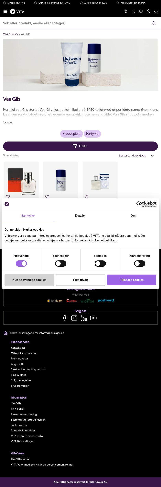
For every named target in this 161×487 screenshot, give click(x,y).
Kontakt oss (18, 347)
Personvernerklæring (24, 414)
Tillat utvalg (81, 279)
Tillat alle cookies (132, 279)
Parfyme (92, 134)
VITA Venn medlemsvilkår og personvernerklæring (41, 464)
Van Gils (25, 34)
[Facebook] (64, 317)
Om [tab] (133, 215)
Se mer (7, 122)
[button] (154, 23)
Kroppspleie (71, 134)
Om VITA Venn (20, 459)
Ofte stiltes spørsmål (23, 353)
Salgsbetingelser (21, 380)
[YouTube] (93, 317)
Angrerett (17, 364)
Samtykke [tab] (28, 215)
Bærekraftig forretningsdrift (28, 419)
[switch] (60, 263)
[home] (17, 11)
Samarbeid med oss (23, 430)
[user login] (133, 11)
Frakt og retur (19, 358)
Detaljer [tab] (80, 215)
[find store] (126, 11)
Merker (14, 34)
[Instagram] (74, 317)
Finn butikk (17, 408)
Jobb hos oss (19, 425)
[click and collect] (148, 11)
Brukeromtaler (20, 385)
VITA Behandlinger (22, 441)
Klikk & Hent (18, 374)
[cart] (156, 11)
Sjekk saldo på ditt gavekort (28, 369)
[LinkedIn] (83, 317)
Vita (5, 34)
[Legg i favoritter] (8, 197)
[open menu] (5, 11)
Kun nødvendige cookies (29, 279)
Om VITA (16, 403)
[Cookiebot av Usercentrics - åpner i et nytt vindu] (139, 204)
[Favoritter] (141, 11)
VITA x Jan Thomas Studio (27, 436)
